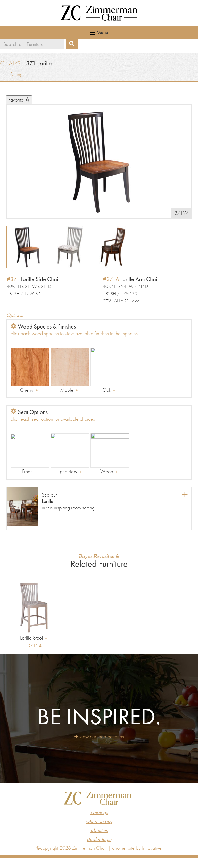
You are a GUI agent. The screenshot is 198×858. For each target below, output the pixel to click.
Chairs (10, 63)
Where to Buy (99, 821)
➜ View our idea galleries (99, 736)
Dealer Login (99, 839)
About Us (99, 830)
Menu (101, 32)
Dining (16, 74)
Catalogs (99, 812)
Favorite (16, 99)
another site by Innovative (137, 848)
